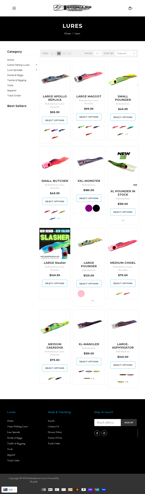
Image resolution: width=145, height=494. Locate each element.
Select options (54, 120)
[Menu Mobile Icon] (14, 8)
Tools (10, 85)
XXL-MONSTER (89, 181)
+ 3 (126, 134)
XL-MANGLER (89, 344)
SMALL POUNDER (123, 98)
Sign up (128, 422)
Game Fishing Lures (18, 65)
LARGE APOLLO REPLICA (55, 98)
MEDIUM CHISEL (123, 263)
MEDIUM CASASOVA (54, 345)
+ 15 (126, 382)
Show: (89, 53)
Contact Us (53, 426)
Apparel (11, 90)
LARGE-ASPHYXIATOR (123, 345)
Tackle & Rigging (16, 80)
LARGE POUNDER (89, 264)
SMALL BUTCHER (54, 181)
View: (45, 53)
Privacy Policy (55, 432)
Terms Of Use (55, 437)
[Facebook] (97, 433)
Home (67, 33)
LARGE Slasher (55, 263)
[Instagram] (104, 433)
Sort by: (109, 53)
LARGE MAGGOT (88, 96)
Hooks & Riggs (15, 75)
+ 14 (92, 378)
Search (51, 420)
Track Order (14, 95)
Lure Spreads (14, 70)
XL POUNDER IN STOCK (122, 193)
